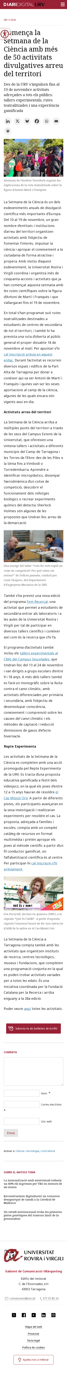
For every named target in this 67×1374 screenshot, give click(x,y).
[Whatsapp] (46, 121)
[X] (17, 121)
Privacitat (33, 1333)
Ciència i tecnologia (27, 1151)
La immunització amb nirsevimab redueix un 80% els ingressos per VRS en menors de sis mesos (33, 1183)
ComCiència (48, 1151)
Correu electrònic (51, 1104)
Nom (44, 1093)
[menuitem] (33, 1327)
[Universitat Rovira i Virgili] (33, 1257)
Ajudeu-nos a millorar (36, 1359)
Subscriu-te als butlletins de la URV (36, 1028)
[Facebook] (37, 121)
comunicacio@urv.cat (22, 1298)
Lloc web (46, 1121)
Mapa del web (33, 1326)
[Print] (8, 131)
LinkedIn (44, 1315)
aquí (27, 1008)
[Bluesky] (27, 121)
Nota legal (33, 1340)
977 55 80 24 (50, 1298)
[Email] (56, 121)
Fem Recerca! (37, 601)
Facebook (24, 1315)
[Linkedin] (8, 121)
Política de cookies (33, 1347)
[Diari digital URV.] (19, 4)
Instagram (53, 1315)
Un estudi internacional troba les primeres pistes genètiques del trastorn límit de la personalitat (33, 1215)
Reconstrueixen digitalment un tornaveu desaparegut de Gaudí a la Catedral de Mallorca (32, 1199)
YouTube (34, 1315)
